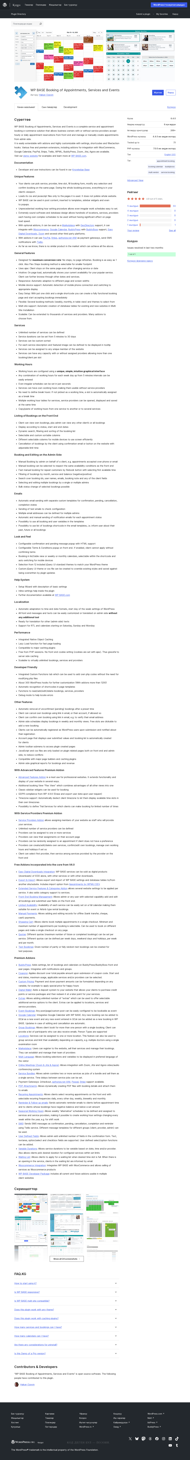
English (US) (170, 154)
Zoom (41, 233)
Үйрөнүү (83, 1414)
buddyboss (170, 167)
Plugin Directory (18, 14)
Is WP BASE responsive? (27, 1292)
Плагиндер (50, 1422)
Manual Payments (27, 913)
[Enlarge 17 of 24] (115, 1197)
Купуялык (15, 1427)
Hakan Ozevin (46, 94)
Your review (133, 230)
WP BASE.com (78, 155)
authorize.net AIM (67, 237)
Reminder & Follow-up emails (33, 1102)
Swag (117, 1427)
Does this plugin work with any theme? (34, 1309)
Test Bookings (25, 946)
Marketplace (68, 225)
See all (172, 230)
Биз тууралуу (17, 1414)
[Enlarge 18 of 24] (115, 1220)
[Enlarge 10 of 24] (79, 1217)
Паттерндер (51, 1427)
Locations (23, 1035)
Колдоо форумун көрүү (140, 260)
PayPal (46, 237)
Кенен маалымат (26, 107)
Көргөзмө (49, 1414)
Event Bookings (26, 1010)
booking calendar (155, 167)
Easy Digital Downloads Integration (36, 871)
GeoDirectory (87, 225)
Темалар (49, 1418)
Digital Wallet (25, 990)
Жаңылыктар (17, 1418)
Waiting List (24, 1157)
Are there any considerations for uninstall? (35, 1344)
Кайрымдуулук (121, 1422)
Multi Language (26, 1056)
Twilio (40, 242)
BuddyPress (74, 229)
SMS (20, 1123)
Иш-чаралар (119, 1418)
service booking (168, 172)
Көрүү (171, 92)
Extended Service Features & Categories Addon (42, 888)
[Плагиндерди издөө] (40, 24)
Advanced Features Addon (32, 777)
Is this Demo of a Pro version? (30, 1353)
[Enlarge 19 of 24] (115, 1248)
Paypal (75, 1081)
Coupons (23, 973)
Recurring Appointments (30, 1094)
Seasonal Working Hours (30, 1111)
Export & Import (26, 880)
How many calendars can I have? (31, 1336)
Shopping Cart (25, 921)
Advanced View (135, 180)
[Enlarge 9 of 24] (79, 1197)
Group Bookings (26, 1027)
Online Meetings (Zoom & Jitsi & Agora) (38, 1065)
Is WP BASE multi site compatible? (32, 1301)
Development (70, 107)
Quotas (22, 934)
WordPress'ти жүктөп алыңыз (169, 5)
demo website (30, 155)
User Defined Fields (28, 1136)
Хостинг (15, 1422)
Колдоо (171, 107)
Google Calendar (58, 229)
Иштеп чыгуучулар (88, 1422)
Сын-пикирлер (49, 107)
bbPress (153, 1422)
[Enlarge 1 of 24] (44, 1197)
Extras (21, 998)
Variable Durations (27, 1148)
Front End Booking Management (35, 896)
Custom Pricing (26, 981)
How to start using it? (25, 1283)
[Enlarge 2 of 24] (44, 1218)
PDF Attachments (27, 1086)
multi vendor (154, 172)
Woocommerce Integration (32, 1165)
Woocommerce (41, 229)
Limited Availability (27, 905)
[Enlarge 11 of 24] (79, 1238)
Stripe (54, 237)
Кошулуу (117, 1414)
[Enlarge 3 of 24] (44, 1249)
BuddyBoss (92, 229)
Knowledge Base (81, 169)
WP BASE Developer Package (33, 1173)
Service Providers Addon (31, 820)
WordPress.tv (86, 1427)
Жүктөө (158, 92)
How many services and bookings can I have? (38, 1327)
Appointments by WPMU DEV (84, 884)
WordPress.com (156, 1414)
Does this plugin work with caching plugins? (36, 1318)
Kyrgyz (40, 1442)
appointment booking (166, 161)
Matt (151, 1418)
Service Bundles (26, 1073)
